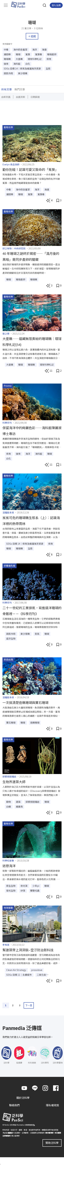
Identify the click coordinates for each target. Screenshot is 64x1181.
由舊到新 (20, 97)
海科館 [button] (17, 63)
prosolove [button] (36, 970)
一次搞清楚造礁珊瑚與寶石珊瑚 (25, 702)
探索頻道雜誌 (9, 776)
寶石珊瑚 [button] (11, 722)
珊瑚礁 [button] (7, 59)
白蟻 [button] (8, 806)
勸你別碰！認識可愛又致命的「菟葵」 (30, 169)
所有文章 (6, 89)
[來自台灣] (32, 676)
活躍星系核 (8, 512)
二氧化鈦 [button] (41, 974)
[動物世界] (32, 143)
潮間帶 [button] (7, 54)
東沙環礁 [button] (22, 73)
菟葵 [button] (28, 54)
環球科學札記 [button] (35, 59)
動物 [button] (8, 801)
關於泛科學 (23, 1098)
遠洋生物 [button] (10, 638)
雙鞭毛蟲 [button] (34, 890)
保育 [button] (49, 59)
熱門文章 (19, 89)
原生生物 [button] (11, 885)
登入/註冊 (56, 5)
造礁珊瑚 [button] (34, 722)
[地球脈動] (32, 923)
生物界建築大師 (13, 781)
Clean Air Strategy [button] (16, 970)
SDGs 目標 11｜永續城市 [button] (19, 974)
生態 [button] (48, 68)
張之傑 (5, 333)
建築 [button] (18, 801)
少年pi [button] (36, 885)
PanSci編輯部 (8, 1132)
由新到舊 (6, 97)
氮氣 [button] (37, 633)
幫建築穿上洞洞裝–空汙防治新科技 (27, 949)
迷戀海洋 (9, 865)
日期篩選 (35, 97)
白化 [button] (27, 63)
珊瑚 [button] (18, 54)
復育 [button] (6, 63)
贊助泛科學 (52, 1143)
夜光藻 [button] (24, 885)
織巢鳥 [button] (19, 806)
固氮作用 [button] (8, 73)
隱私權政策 (52, 1105)
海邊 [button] (44, 49)
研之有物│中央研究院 (13, 248)
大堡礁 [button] (19, 59)
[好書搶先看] (32, 581)
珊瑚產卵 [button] (51, 54)
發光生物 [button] (11, 890)
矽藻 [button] (23, 890)
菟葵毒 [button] (39, 54)
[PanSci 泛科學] (19, 4)
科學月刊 (7, 422)
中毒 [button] (6, 49)
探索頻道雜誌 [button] (33, 801)
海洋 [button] (34, 49)
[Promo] (32, 401)
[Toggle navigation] (5, 5)
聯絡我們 (14, 1105)
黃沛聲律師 (49, 1132)
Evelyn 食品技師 (10, 164)
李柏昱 (5, 944)
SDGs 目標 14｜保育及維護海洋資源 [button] (22, 68)
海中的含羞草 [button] (20, 49)
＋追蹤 (32, 36)
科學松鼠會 (8, 860)
